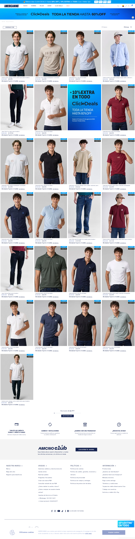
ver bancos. (22, 81)
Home (3, 21)
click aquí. (88, 533)
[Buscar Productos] (119, 6)
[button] (126, 6)
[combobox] (110, 6)
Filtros (126, 27)
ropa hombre (10, 21)
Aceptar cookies (113, 532)
